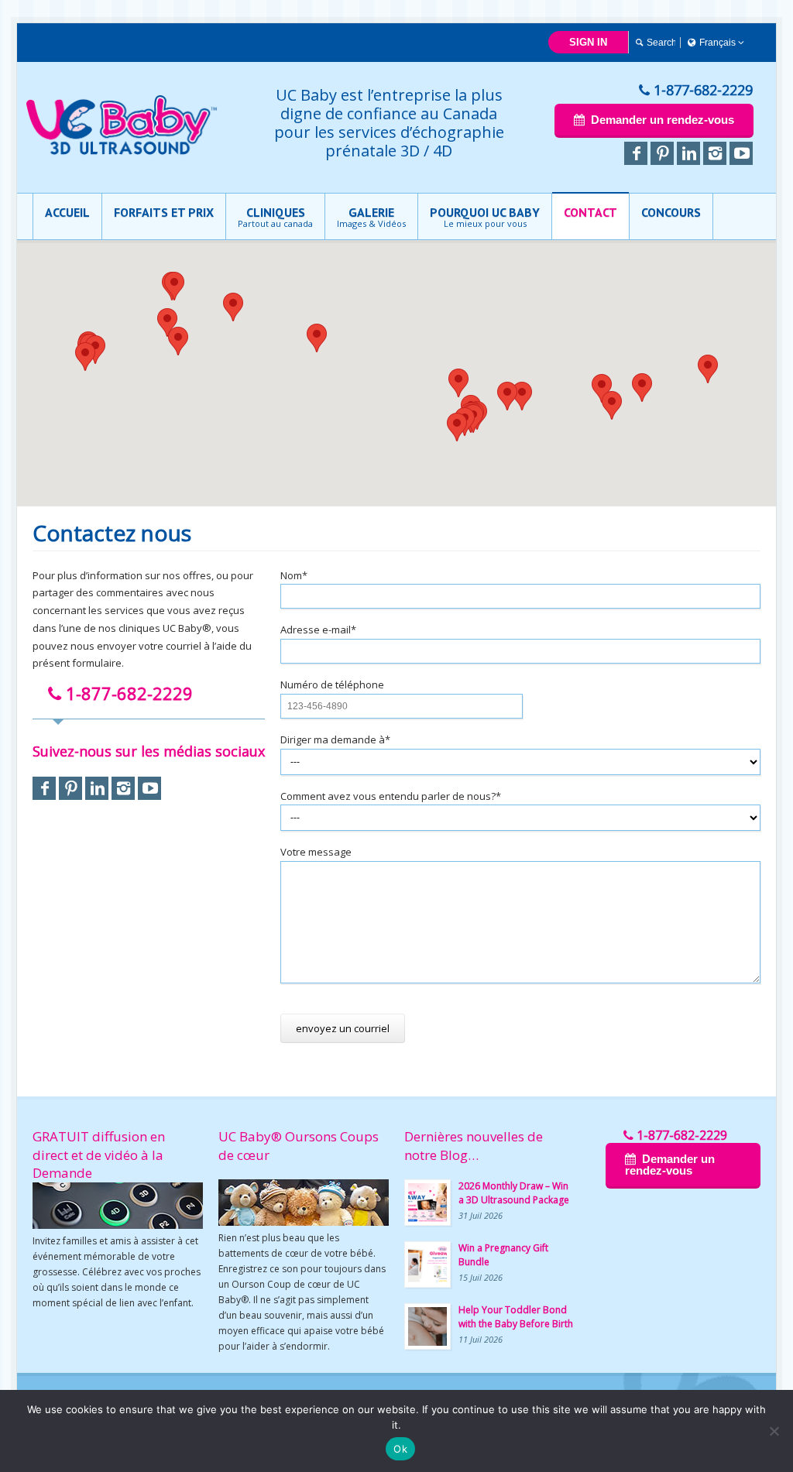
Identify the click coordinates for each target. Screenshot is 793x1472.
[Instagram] (714, 153)
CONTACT (590, 212)
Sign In (588, 42)
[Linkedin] (688, 153)
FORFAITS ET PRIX (164, 212)
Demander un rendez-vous (661, 119)
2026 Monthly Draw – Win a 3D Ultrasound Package (513, 1192)
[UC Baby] (122, 152)
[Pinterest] (662, 153)
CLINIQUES (275, 216)
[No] (773, 1431)
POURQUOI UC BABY (485, 216)
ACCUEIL (67, 212)
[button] (612, 405)
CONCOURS (671, 212)
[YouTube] (741, 153)
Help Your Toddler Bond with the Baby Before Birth (515, 1316)
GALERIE (371, 216)
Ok (400, 1449)
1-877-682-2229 (703, 90)
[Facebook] (635, 153)
